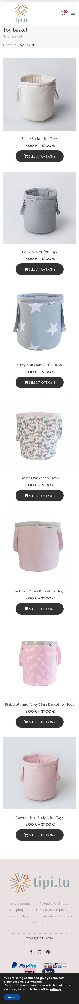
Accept (12, 997)
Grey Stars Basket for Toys (39, 364)
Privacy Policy (17, 916)
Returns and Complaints (50, 910)
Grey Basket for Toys (39, 251)
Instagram (39, 952)
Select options (42, 156)
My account (20, 903)
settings (55, 989)
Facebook (31, 952)
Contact (39, 922)
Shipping (16, 910)
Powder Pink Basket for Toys (39, 817)
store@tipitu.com (39, 938)
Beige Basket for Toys (39, 138)
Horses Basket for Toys (39, 478)
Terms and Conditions (55, 916)
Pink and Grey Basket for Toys (39, 591)
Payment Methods (54, 903)
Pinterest (48, 952)
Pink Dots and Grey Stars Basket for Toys (39, 704)
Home (7, 45)
